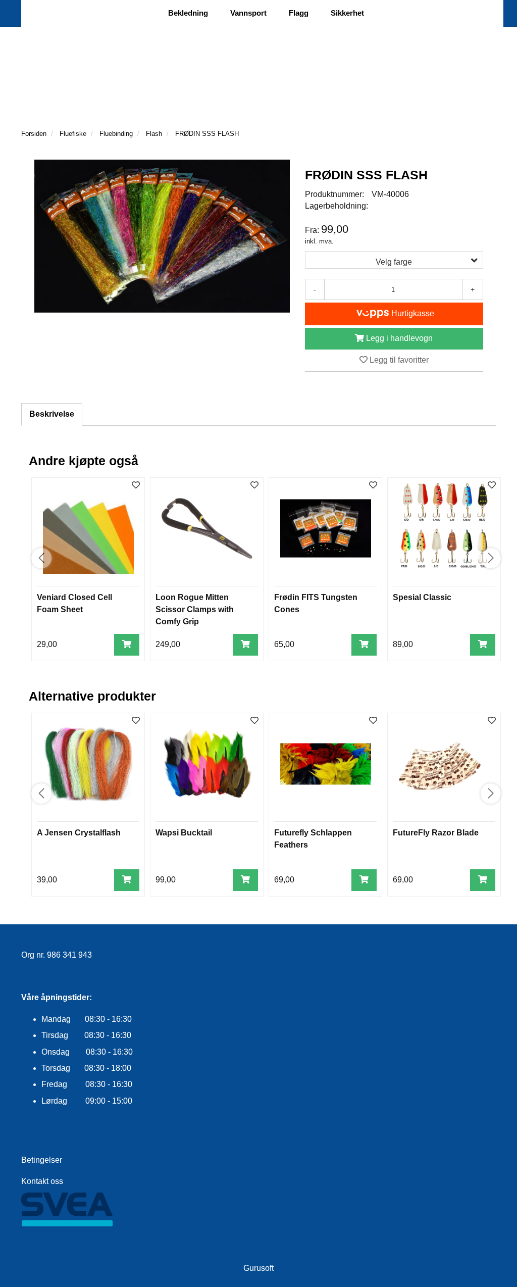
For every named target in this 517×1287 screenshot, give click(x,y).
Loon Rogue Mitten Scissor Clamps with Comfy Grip (195, 609)
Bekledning (188, 13)
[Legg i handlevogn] (126, 645)
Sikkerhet (347, 13)
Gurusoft (258, 1268)
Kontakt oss (42, 1181)
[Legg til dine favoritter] (135, 485)
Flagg (298, 13)
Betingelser (41, 1160)
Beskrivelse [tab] (51, 414)
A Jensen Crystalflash (79, 832)
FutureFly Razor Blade (436, 832)
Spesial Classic (422, 597)
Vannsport (248, 13)
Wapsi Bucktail (184, 832)
